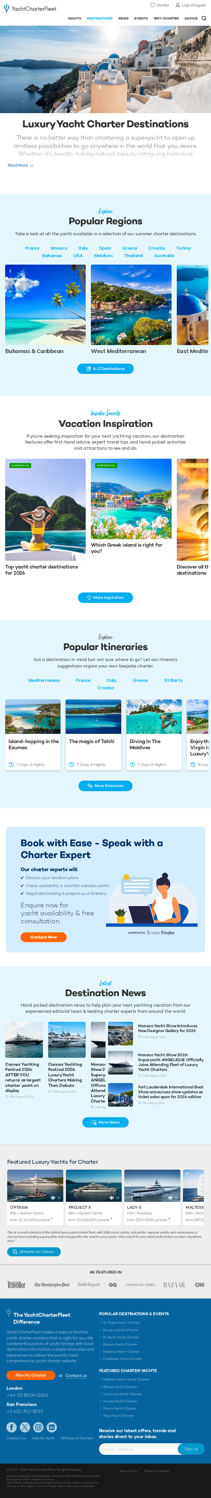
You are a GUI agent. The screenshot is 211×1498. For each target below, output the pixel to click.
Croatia (156, 248)
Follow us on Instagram (38, 1427)
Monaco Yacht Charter (121, 1330)
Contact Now (43, 937)
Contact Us (16, 1438)
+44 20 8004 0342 (27, 1395)
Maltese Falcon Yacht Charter (126, 1379)
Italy (83, 248)
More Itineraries (109, 785)
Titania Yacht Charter (119, 1408)
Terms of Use (128, 1471)
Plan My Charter (31, 1375)
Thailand (133, 255)
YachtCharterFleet (21, 31)
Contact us (76, 1375)
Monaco (59, 248)
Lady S (134, 1207)
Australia (164, 255)
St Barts (173, 680)
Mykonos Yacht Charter (121, 1351)
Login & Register (194, 5)
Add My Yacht (43, 1438)
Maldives (103, 255)
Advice (191, 18)
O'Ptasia (19, 1207)
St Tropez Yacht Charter (121, 1322)
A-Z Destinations (109, 368)
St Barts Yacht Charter (121, 1337)
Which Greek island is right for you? (126, 548)
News (123, 18)
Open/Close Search (203, 18)
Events (141, 18)
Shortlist (163, 5)
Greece (129, 248)
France (32, 248)
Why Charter (166, 18)
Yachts (74, 18)
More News (109, 1122)
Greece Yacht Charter (120, 1344)
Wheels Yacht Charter (120, 1387)
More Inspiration (108, 597)
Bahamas (52, 255)
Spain (105, 248)
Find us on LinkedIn (52, 1427)
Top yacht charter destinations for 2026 (41, 570)
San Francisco (21, 1404)
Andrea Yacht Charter (120, 1401)
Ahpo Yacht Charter (118, 1415)
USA (78, 255)
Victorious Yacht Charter (122, 1394)
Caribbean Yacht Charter (123, 1359)
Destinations (100, 18)
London (14, 1388)
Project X (80, 1207)
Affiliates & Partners (77, 1438)
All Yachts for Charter (36, 1251)
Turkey (183, 248)
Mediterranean (44, 680)
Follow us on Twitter (25, 1427)
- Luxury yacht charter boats (30, 9)
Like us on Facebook (11, 1427)
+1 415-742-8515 (24, 1411)
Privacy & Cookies (156, 1471)
